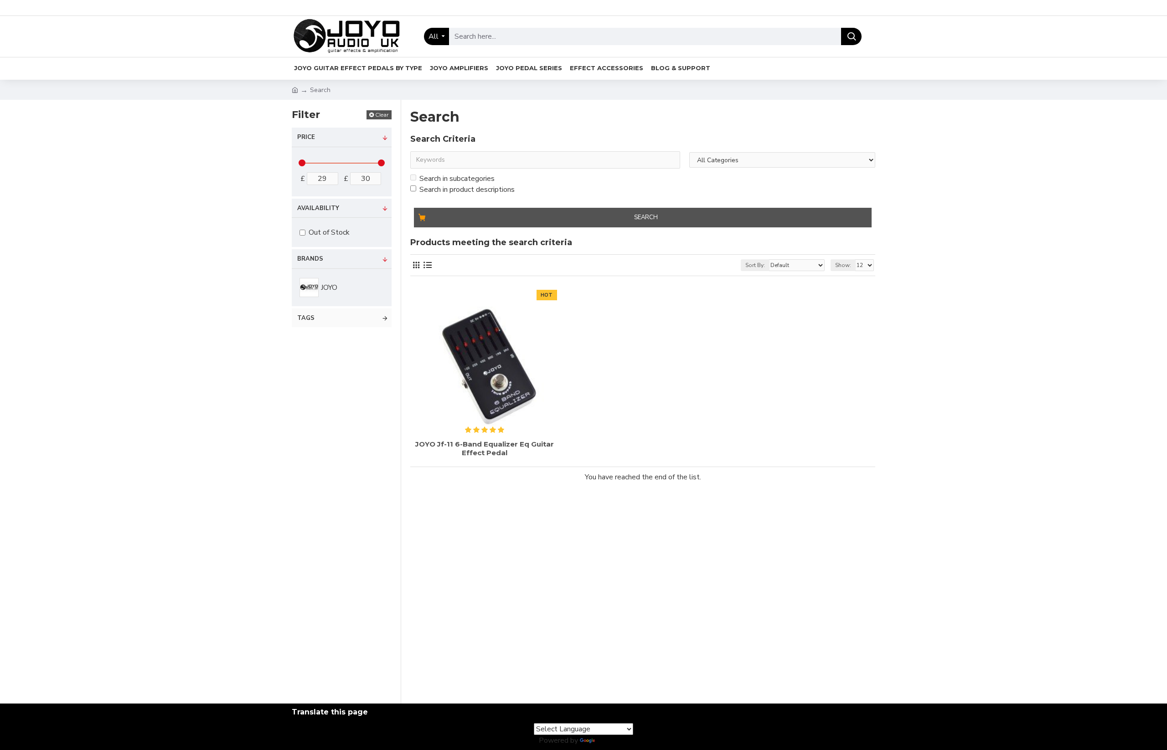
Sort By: (755, 265)
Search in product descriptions (467, 190)
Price (306, 137)
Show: (843, 265)
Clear (382, 114)
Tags (306, 318)
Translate (612, 740)
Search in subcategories (457, 179)
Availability (318, 208)
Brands (310, 259)
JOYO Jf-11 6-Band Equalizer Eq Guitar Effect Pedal (484, 448)
